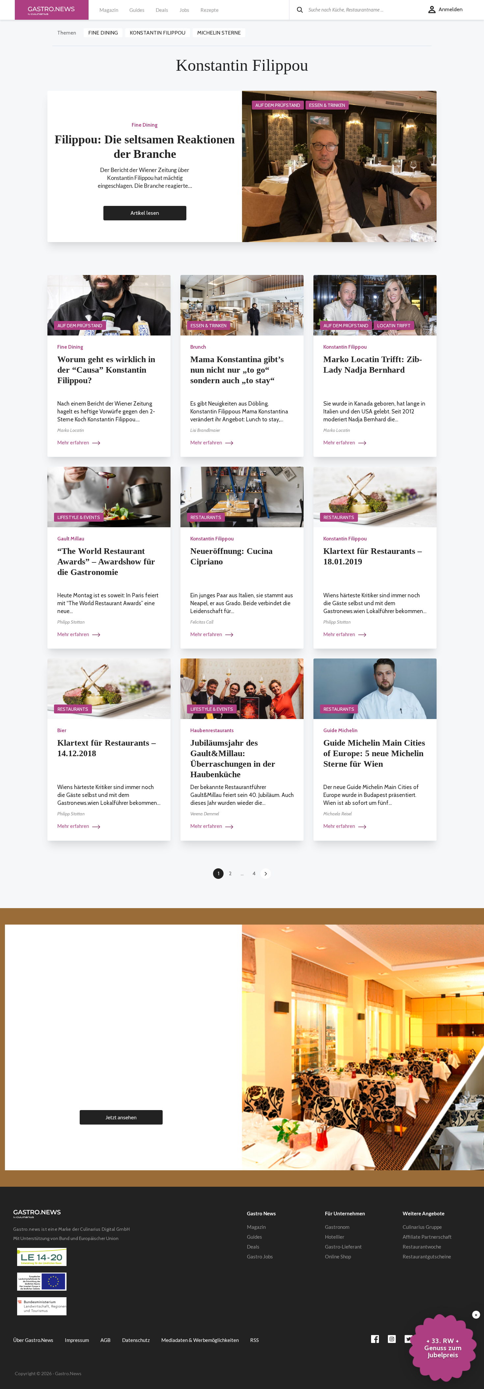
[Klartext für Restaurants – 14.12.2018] (109, 688)
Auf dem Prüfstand (277, 105)
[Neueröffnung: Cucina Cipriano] (242, 496)
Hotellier (334, 1237)
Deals (162, 10)
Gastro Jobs (260, 1256)
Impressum (77, 1340)
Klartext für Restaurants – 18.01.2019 (372, 556)
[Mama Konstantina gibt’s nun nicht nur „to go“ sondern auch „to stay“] (242, 305)
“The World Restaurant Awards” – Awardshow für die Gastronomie (106, 561)
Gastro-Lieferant (343, 1247)
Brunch (198, 347)
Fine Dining (103, 33)
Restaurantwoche (422, 1247)
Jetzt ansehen (121, 1117)
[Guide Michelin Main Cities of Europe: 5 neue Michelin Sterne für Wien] (375, 688)
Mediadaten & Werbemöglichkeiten (200, 1340)
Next (265, 873)
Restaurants (206, 517)
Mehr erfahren (73, 442)
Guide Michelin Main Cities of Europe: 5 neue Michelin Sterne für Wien (374, 753)
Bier (61, 730)
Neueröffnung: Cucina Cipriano (231, 556)
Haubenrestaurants (212, 730)
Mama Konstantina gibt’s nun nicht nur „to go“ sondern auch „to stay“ (237, 370)
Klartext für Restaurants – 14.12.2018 (106, 748)
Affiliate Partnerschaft (427, 1237)
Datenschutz (136, 1340)
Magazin (108, 10)
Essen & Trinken (327, 105)
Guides (137, 10)
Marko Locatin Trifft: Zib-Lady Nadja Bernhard (372, 365)
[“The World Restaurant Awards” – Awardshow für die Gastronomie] (109, 496)
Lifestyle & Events (79, 517)
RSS (254, 1340)
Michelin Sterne (219, 33)
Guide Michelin (340, 730)
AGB (105, 1340)
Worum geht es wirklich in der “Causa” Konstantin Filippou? (106, 370)
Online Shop (338, 1256)
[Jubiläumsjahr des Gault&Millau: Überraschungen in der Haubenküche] (242, 688)
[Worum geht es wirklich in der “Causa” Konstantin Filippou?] (109, 305)
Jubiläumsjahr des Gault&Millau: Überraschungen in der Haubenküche (232, 758)
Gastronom (337, 1227)
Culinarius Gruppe (422, 1227)
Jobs (184, 10)
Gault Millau (70, 539)
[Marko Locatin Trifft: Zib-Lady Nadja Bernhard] (375, 305)
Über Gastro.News (33, 1340)
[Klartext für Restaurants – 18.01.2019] (375, 496)
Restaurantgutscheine (427, 1256)
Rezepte (210, 10)
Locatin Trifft (394, 326)
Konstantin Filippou (157, 33)
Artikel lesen (144, 213)
